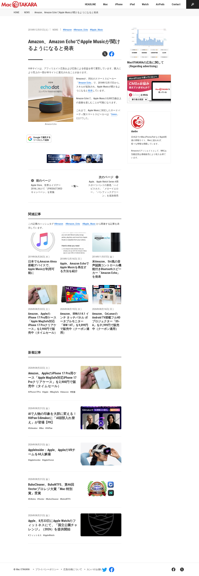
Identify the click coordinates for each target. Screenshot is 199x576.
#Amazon (67, 29)
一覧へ (74, 186)
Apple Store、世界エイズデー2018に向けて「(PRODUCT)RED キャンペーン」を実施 (46, 186)
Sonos (114, 114)
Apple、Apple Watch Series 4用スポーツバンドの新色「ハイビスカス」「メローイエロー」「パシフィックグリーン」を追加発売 (103, 186)
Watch (145, 4)
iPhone (119, 4)
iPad (132, 4)
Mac (105, 4)
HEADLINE (90, 4)
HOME (16, 12)
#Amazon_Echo (81, 29)
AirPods (160, 4)
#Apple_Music (96, 29)
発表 (90, 90)
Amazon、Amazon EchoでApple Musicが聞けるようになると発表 (66, 12)
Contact (176, 4)
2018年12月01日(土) (38, 29)
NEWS (27, 12)
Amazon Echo (85, 82)
